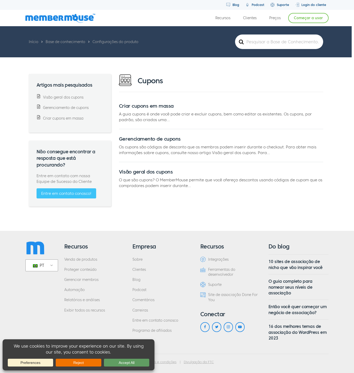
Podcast (257, 5)
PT (41, 265)
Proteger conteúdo (80, 269)
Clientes (250, 18)
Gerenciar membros (81, 280)
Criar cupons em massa (146, 106)
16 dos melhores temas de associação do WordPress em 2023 (297, 332)
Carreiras (140, 310)
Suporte (282, 5)
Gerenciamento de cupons (150, 139)
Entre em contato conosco (155, 320)
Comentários (143, 300)
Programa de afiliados (152, 330)
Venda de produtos (80, 259)
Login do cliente (313, 5)
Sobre (137, 259)
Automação (74, 290)
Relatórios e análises (82, 300)
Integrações (218, 259)
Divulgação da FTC (199, 362)
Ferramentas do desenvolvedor (221, 272)
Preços (275, 18)
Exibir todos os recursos (84, 310)
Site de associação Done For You (233, 297)
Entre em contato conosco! (66, 193)
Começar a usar (308, 18)
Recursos (222, 18)
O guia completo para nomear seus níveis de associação (290, 287)
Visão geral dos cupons (146, 172)
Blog (235, 5)
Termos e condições (160, 362)
